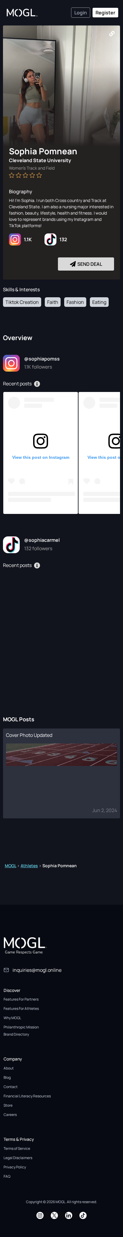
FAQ (7, 1176)
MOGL (10, 865)
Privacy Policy (15, 1167)
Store (8, 1105)
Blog (7, 1077)
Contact (11, 1086)
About (9, 1068)
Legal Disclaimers (18, 1157)
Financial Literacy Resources (27, 1096)
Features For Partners (21, 999)
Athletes (29, 865)
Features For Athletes (21, 1008)
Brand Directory (16, 1034)
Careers (10, 1114)
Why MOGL (12, 1017)
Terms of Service (17, 1148)
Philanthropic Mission (21, 1027)
